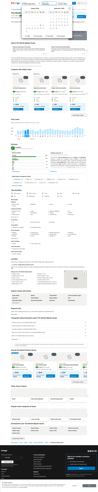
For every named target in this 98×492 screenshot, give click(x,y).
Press (2, 478)
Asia (21, 442)
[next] (69, 8)
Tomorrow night (38, 36)
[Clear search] (39, 3)
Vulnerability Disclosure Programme (42, 468)
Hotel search (14, 442)
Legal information (37, 459)
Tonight (28, 36)
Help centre (36, 474)
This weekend (50, 36)
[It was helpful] (44, 54)
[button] (31, 3)
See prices (81, 16)
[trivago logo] (15, 3)
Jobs (2, 473)
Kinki (30, 442)
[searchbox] (31, 4)
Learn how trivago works (39, 476)
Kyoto (46, 442)
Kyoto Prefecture (38, 442)
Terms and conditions (38, 457)
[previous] (16, 136)
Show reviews (16, 171)
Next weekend (61, 36)
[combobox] (31, 3)
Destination (24, 2)
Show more (14, 217)
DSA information (37, 464)
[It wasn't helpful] (46, 54)
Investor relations (5, 476)
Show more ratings (17, 185)
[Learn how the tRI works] (32, 148)
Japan (25, 442)
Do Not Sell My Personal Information (42, 466)
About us (3, 471)
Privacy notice (37, 461)
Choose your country (6, 454)
